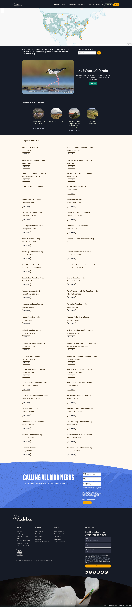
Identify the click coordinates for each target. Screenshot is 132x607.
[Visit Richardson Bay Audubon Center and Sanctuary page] (74, 119)
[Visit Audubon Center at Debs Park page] (38, 119)
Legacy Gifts (57, 539)
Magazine (111, 2)
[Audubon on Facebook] (90, 572)
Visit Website (26, 154)
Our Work (56, 4)
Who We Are (19, 531)
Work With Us (39, 531)
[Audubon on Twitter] (94, 572)
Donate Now (57, 536)
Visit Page (93, 83)
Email (84, 473)
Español (117, 2)
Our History (19, 534)
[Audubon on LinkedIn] (98, 572)
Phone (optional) (87, 483)
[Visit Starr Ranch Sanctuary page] (92, 119)
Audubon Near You (59, 531)
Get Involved (81, 4)
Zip (84, 478)
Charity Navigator (19, 552)
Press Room (38, 536)
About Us (63, 4)
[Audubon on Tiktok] (102, 572)
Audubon (17, 4)
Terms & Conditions (91, 499)
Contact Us (38, 539)
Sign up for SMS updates (42, 542)
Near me (109, 4)
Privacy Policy (89, 488)
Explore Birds (72, 4)
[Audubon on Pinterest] (106, 572)
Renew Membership (59, 542)
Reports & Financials (22, 543)
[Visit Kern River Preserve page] (56, 119)
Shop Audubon (104, 2)
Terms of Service (97, 488)
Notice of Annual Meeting (23, 540)
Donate (116, 4)
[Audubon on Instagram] (86, 572)
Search (102, 4)
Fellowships (38, 534)
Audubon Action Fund (22, 546)
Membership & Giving (93, 4)
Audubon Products (59, 534)
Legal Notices (36, 560)
